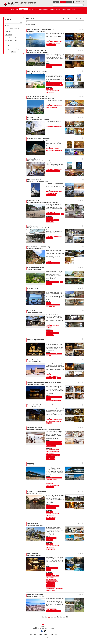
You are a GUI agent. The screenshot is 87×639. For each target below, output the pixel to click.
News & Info (14, 9)
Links (40, 634)
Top (27, 21)
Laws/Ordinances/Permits (69, 9)
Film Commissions (43, 9)
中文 (69, 2)
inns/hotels (8, 34)
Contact (46, 634)
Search (13, 51)
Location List (23, 9)
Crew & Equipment (55, 9)
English (62, 2)
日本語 (56, 2)
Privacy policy (54, 634)
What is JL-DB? (33, 634)
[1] (82, 5)
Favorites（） (32, 9)
